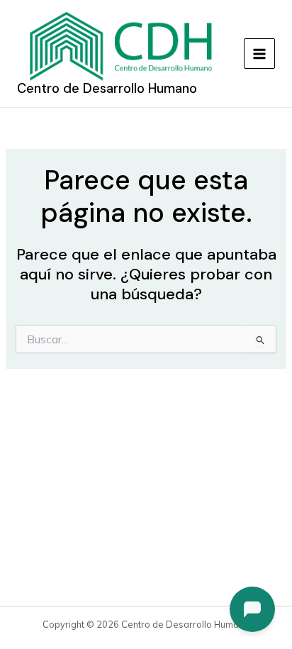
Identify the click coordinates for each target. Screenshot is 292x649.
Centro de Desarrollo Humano (107, 88)
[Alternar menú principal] (259, 54)
